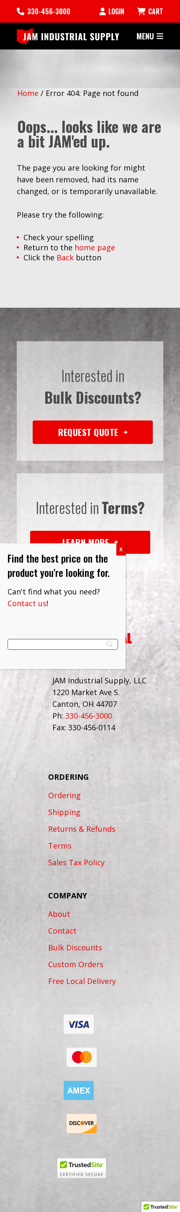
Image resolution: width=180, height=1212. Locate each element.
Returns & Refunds (82, 829)
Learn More (85, 542)
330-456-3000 (48, 11)
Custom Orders (75, 964)
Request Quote (88, 432)
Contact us (27, 603)
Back (65, 257)
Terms (60, 846)
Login (116, 11)
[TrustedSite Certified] (82, 1168)
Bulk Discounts (75, 947)
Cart (155, 11)
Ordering (64, 795)
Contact (62, 931)
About (59, 914)
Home (28, 93)
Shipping (64, 812)
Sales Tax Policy (76, 862)
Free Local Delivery (82, 981)
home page (95, 247)
